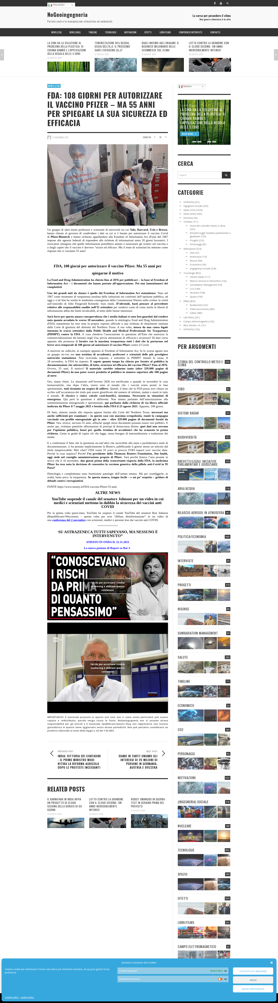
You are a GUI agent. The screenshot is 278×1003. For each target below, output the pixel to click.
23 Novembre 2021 (60, 137)
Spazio (193, 296)
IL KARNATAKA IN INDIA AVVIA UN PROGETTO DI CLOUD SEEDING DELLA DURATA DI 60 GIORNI (64, 804)
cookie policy (27, 997)
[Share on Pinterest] (166, 137)
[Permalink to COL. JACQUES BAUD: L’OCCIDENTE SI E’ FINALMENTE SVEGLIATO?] (210, 571)
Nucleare (194, 292)
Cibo (192, 252)
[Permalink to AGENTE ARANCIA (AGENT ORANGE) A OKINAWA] (191, 667)
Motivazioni (189, 248)
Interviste (188, 217)
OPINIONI (188, 202)
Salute (193, 312)
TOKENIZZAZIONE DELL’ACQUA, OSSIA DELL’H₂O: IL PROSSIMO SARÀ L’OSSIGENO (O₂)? (65, 46)
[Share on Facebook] (155, 137)
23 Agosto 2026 (54, 814)
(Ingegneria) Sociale (200, 268)
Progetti (194, 240)
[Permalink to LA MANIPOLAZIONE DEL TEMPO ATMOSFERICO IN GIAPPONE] (210, 375)
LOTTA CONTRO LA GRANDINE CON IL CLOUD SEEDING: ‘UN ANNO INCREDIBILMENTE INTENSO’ (162, 46)
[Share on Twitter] (160, 137)
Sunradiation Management (204, 284)
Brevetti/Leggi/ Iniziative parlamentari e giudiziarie (198, 463)
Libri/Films (188, 317)
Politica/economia (199, 309)
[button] (271, 962)
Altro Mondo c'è (191, 325)
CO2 (192, 288)
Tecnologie (189, 273)
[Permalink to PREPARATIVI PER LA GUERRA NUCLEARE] (191, 836)
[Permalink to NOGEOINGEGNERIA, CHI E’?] (191, 571)
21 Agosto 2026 (196, 50)
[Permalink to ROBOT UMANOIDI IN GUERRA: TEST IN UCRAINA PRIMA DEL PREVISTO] (210, 63)
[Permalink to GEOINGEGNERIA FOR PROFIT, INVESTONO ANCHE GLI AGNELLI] (224, 715)
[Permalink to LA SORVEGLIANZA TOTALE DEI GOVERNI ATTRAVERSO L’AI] (210, 812)
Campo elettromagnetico (196, 321)
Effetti (186, 301)
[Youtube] (221, 3)
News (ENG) (189, 213)
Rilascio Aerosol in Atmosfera (205, 280)
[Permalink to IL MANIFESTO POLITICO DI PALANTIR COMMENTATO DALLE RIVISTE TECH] (224, 812)
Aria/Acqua (195, 256)
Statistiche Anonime (253, 971)
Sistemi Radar (197, 276)
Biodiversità (196, 305)
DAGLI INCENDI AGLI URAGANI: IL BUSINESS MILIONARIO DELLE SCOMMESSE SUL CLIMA (113, 46)
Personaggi (196, 244)
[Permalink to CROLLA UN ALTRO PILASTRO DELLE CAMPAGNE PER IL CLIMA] (224, 740)
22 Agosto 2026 (54, 54)
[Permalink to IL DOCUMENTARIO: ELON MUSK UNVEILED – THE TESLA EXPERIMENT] (224, 932)
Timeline (187, 221)
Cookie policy (12, 997)
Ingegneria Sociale (192, 205)
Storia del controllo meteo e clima (207, 225)
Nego (253, 980)
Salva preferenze (253, 988)
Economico (196, 264)
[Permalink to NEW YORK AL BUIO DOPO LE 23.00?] (210, 715)
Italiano (58, 5)
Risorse (194, 260)
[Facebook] (215, 3)
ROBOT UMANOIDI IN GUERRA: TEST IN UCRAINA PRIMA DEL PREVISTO (209, 44)
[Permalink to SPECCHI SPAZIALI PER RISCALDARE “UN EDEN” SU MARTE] (224, 860)
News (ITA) (54, 85)
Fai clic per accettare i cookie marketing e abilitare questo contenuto (108, 586)
